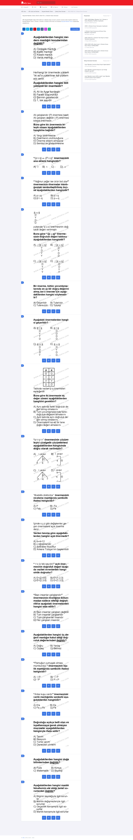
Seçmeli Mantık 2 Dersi (47, 11)
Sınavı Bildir (76, 29)
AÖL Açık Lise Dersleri (33, 11)
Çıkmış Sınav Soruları (60, 11)
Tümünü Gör (106, 16)
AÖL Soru (23, 11)
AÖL (23, 837)
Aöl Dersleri (74, 7)
